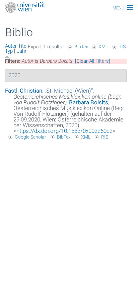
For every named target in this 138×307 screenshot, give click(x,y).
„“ (69, 90)
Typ (9, 51)
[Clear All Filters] (92, 61)
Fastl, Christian (23, 90)
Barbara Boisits (88, 102)
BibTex (81, 46)
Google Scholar (30, 137)
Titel (22, 46)
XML (103, 46)
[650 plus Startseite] (69, 8)
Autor (11, 46)
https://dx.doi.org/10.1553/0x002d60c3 (64, 130)
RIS (122, 46)
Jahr (21, 51)
